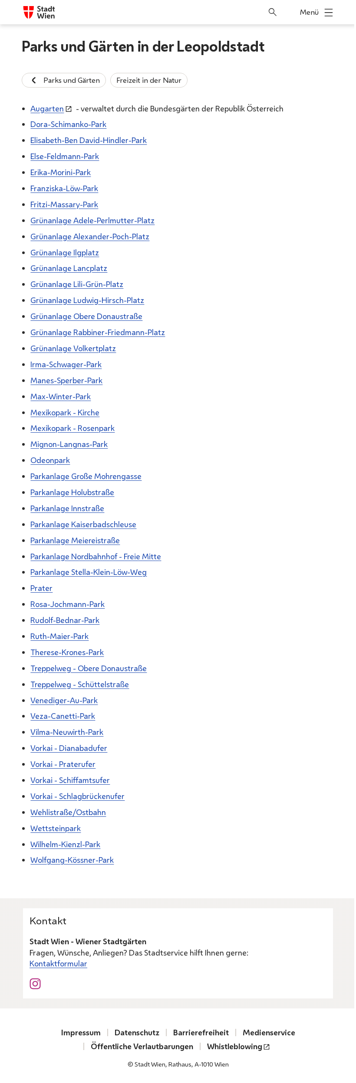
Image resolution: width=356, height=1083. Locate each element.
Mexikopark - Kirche (64, 412)
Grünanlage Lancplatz (68, 268)
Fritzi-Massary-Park (64, 204)
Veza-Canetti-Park (62, 716)
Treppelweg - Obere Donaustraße (88, 668)
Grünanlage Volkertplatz (73, 348)
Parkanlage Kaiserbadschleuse (83, 524)
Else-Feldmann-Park (64, 156)
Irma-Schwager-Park (66, 364)
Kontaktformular (58, 963)
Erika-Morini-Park (60, 172)
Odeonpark (50, 460)
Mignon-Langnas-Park (69, 444)
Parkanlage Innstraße (67, 508)
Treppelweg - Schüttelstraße (79, 684)
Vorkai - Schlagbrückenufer (77, 796)
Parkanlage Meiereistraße (75, 540)
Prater (41, 588)
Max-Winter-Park (60, 396)
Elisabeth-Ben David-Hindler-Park (88, 140)
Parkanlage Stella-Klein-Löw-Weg (88, 572)
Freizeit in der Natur (148, 80)
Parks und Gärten (71, 80)
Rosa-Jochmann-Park (67, 604)
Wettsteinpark (55, 828)
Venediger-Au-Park (64, 700)
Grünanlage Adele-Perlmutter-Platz (92, 220)
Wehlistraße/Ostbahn (68, 812)
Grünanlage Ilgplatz (64, 252)
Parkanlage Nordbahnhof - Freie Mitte (95, 556)
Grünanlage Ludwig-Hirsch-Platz (87, 300)
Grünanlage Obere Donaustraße (86, 316)
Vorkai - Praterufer (63, 764)
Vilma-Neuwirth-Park (66, 732)
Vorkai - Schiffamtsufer (70, 780)
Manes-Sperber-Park (66, 380)
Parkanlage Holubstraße (72, 492)
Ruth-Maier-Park (59, 636)
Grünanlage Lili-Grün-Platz (76, 284)
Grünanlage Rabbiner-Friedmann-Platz (97, 332)
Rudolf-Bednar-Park (64, 620)
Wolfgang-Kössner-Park (72, 860)
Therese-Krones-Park (67, 652)
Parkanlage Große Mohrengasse (86, 476)
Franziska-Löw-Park (64, 188)
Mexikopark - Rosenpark (72, 428)
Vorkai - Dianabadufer (68, 748)
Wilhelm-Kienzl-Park (65, 844)
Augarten (47, 108)
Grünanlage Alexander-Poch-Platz (89, 236)
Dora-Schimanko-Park (68, 124)
